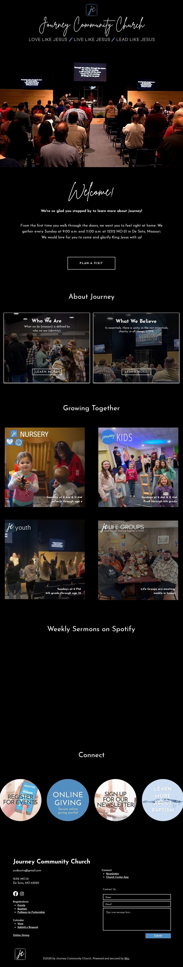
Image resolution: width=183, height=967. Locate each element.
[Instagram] (21, 893)
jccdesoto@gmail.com (27, 870)
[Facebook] (15, 893)
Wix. (127, 958)
